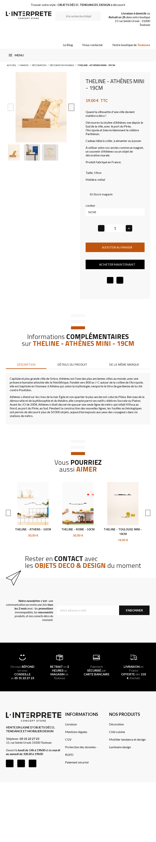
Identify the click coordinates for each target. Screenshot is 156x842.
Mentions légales (76, 732)
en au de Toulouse (59, 672)
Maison (24, 65)
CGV (68, 739)
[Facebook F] (10, 763)
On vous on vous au (22, 672)
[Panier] (144, 34)
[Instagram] (21, 763)
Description (26, 364)
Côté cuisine (117, 732)
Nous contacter (92, 45)
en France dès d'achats (133, 672)
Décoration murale (62, 65)
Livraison (71, 724)
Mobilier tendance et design (127, 739)
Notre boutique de (131, 45)
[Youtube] (32, 763)
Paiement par (96, 670)
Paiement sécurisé (77, 762)
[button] (10, 107)
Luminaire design (120, 747)
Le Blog (68, 45)
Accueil (11, 65)
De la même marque (124, 364)
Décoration (39, 65)
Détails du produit (72, 364)
